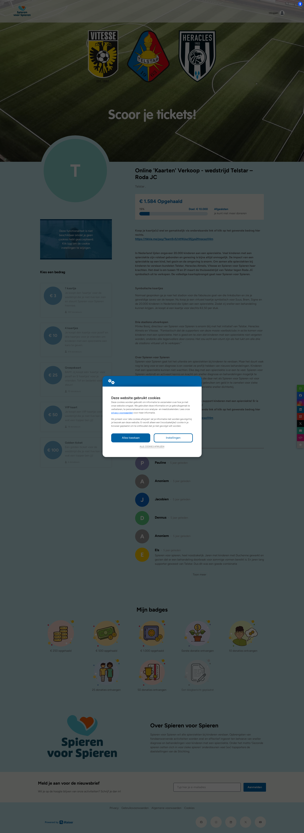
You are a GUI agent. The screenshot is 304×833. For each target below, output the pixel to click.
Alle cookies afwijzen (152, 446)
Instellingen (173, 437)
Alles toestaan (131, 437)
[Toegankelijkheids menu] (300, 4)
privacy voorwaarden (122, 412)
